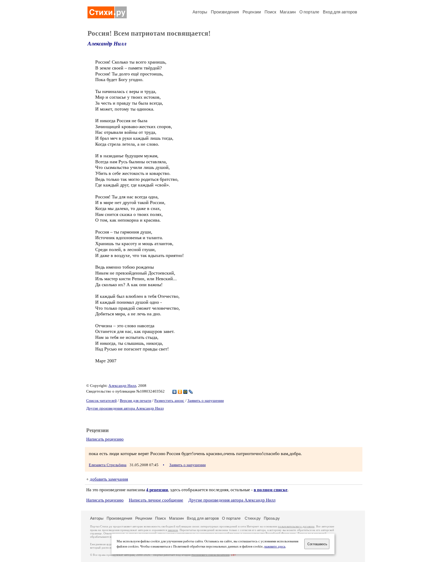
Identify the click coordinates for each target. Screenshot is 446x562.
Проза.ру (272, 518)
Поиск (270, 12)
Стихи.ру (253, 518)
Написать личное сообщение (156, 500)
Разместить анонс (169, 401)
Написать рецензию (105, 439)
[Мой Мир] (185, 391)
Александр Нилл (106, 44)
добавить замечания (109, 479)
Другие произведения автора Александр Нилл (125, 408)
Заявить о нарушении (205, 401)
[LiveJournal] (191, 391)
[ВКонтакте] (174, 391)
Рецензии (252, 12)
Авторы (200, 12)
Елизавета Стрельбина (107, 465)
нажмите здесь (274, 546)
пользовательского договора (296, 526)
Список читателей (101, 401)
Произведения (225, 12)
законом (173, 530)
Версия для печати (135, 401)
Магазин (288, 12)
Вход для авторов (340, 12)
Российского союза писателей (210, 554)
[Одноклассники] (180, 391)
